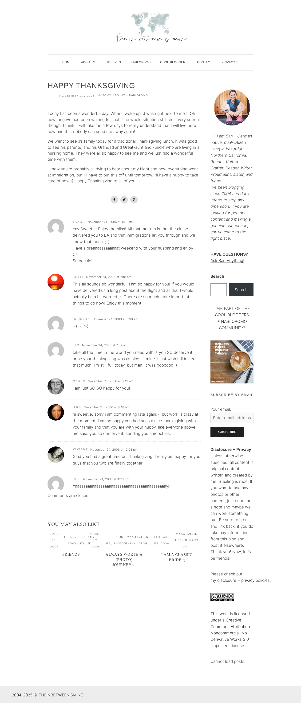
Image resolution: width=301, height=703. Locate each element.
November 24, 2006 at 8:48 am (106, 407)
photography (124, 543)
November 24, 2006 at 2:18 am (108, 277)
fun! (83, 537)
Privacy (228, 62)
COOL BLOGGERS (174, 62)
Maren (79, 381)
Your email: (220, 409)
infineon (81, 319)
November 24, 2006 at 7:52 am (104, 345)
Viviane (80, 449)
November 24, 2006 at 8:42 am (110, 381)
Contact (204, 62)
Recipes (114, 62)
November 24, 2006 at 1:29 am (110, 222)
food (119, 537)
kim (76, 345)
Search (217, 276)
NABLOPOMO (234, 321)
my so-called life (111, 95)
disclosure (226, 580)
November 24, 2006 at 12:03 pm (114, 449)
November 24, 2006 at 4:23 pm (106, 479)
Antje (78, 276)
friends (70, 537)
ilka (77, 407)
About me (89, 62)
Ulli (77, 479)
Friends (71, 554)
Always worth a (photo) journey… (124, 559)
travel (144, 543)
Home (67, 62)
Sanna (79, 221)
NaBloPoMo (141, 62)
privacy (248, 580)
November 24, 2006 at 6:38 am (115, 319)
